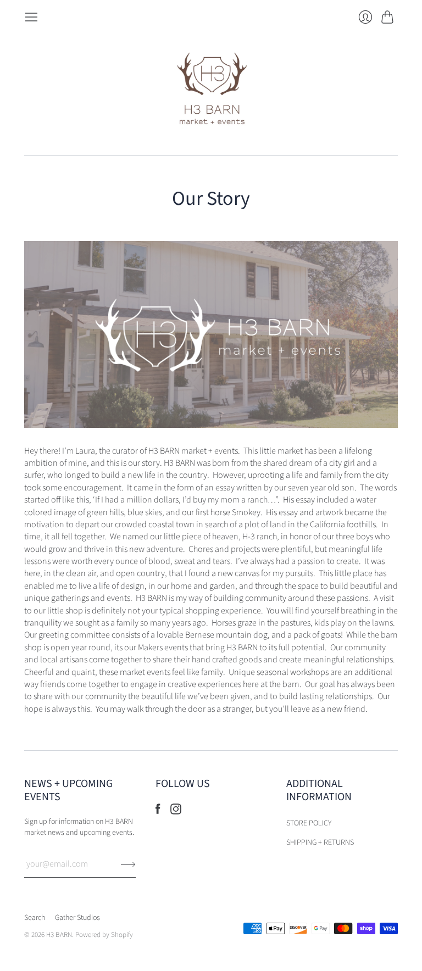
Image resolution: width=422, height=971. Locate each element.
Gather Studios (77, 917)
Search (34, 917)
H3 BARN (59, 935)
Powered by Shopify (104, 935)
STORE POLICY (308, 823)
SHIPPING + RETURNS (320, 842)
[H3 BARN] (211, 90)
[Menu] (31, 17)
